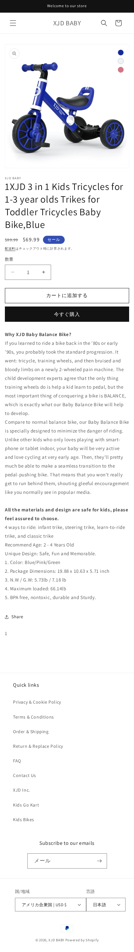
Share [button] (17, 617)
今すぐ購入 (67, 314)
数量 (9, 259)
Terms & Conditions (33, 717)
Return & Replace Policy (38, 746)
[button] (13, 23)
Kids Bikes (23, 819)
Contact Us (24, 775)
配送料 (10, 248)
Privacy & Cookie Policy (37, 702)
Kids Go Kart (26, 805)
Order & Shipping (31, 731)
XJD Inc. (21, 790)
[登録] (99, 861)
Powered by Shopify (82, 940)
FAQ (17, 761)
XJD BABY (56, 940)
